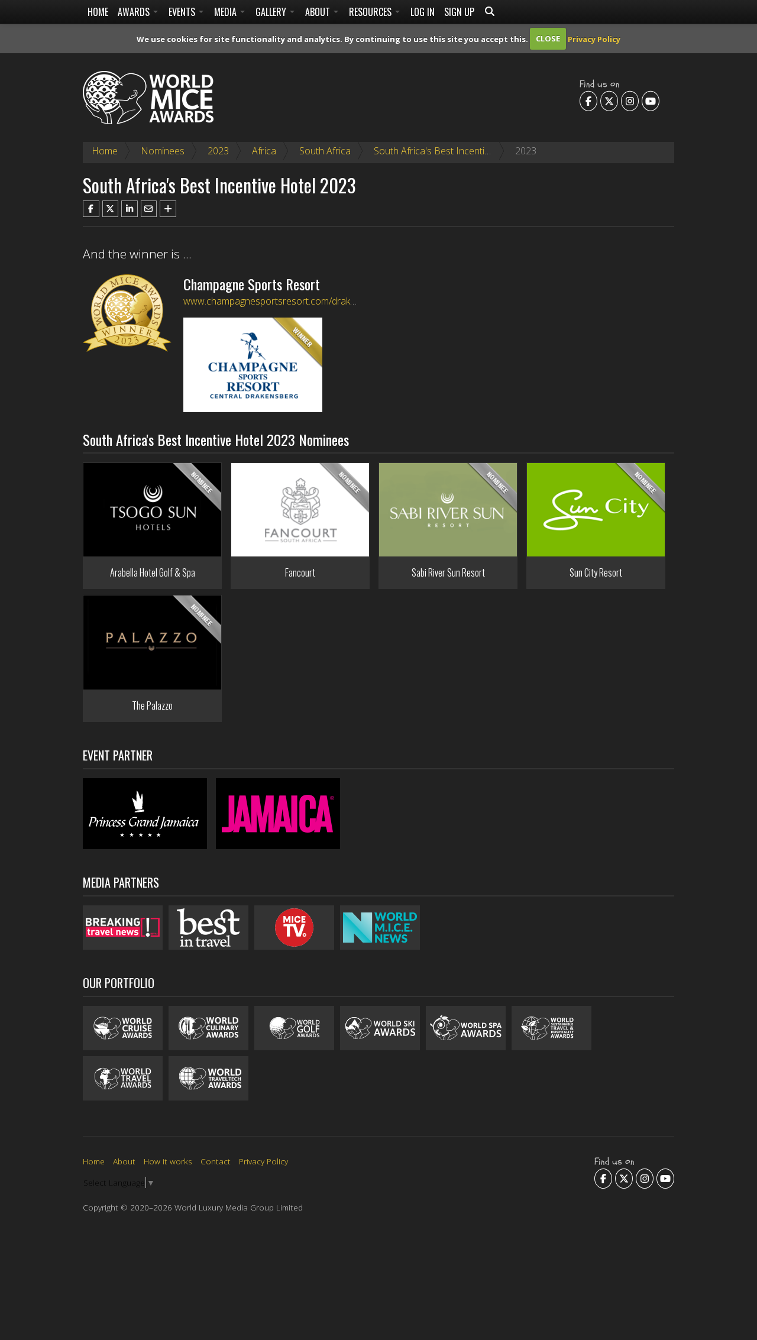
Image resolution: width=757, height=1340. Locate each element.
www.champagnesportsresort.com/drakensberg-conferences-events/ (328, 301)
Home (98, 12)
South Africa (325, 150)
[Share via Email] (149, 208)
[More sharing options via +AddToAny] (168, 208)
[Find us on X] (609, 100)
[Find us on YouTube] (650, 100)
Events (183, 12)
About (318, 12)
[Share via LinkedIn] (129, 208)
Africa (264, 150)
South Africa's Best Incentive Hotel (446, 150)
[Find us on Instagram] (630, 100)
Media (226, 12)
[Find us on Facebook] (588, 100)
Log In (422, 12)
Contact (215, 1161)
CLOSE (548, 38)
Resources (371, 12)
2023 (218, 150)
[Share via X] (110, 208)
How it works (168, 1161)
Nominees (163, 150)
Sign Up (459, 12)
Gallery (272, 12)
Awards (135, 12)
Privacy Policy (594, 38)
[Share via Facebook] (91, 208)
